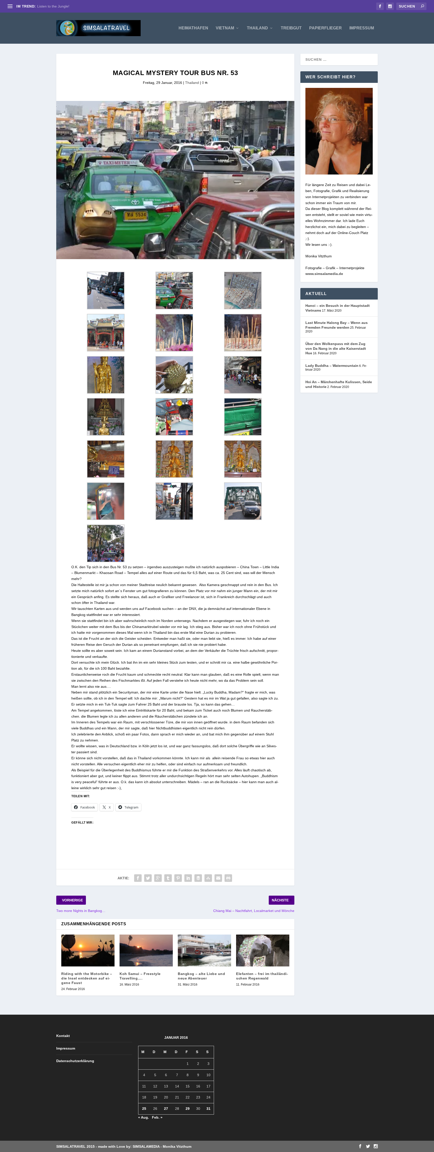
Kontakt (63, 1036)
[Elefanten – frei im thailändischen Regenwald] (262, 950)
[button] (105, 291)
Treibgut (291, 28)
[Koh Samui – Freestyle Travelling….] (146, 950)
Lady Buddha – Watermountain (331, 366)
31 (208, 1109)
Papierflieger (325, 28)
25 (144, 1109)
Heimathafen (193, 28)
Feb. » (157, 1117)
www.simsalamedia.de (324, 274)
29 (188, 1109)
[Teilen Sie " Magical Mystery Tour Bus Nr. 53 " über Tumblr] (168, 878)
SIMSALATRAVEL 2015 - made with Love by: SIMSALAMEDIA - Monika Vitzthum (123, 1146)
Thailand (257, 28)
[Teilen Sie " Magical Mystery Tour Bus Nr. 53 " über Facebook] (138, 878)
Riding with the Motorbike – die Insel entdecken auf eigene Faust (86, 978)
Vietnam (225, 28)
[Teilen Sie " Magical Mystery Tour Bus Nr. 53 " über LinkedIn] (188, 878)
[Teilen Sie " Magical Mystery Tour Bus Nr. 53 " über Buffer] (198, 878)
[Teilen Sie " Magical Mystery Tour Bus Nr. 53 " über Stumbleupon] (208, 878)
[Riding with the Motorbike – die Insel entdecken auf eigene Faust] (88, 950)
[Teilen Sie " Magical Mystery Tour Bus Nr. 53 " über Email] (218, 878)
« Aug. (143, 1117)
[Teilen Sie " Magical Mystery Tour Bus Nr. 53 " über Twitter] (148, 878)
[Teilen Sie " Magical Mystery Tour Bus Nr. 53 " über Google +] (158, 878)
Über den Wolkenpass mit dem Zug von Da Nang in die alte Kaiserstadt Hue (335, 348)
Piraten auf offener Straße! (58, 6)
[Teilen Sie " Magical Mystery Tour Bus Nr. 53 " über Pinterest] (178, 878)
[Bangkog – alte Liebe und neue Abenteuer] (204, 950)
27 (166, 1109)
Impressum (361, 28)
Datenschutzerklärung (75, 1061)
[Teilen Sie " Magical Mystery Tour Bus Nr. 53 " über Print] (228, 878)
